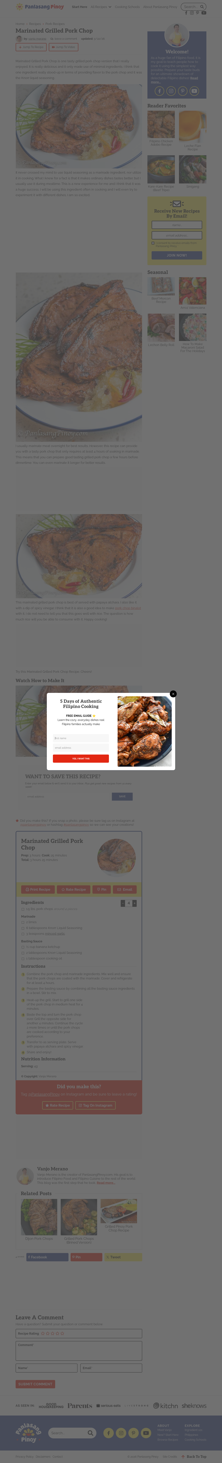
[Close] (173, 693)
